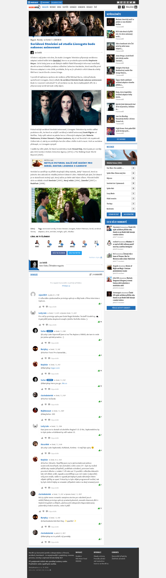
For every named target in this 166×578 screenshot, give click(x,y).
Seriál (91, 228)
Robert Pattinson (82, 228)
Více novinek (121, 139)
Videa (59, 7)
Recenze (53, 7)
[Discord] (134, 2)
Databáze (73, 7)
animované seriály (49, 228)
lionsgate (72, 228)
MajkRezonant (46, 410)
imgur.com (55, 367)
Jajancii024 (43, 295)
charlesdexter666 (47, 395)
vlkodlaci (71, 231)
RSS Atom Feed (81, 558)
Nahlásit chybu (94, 257)
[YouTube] (118, 2)
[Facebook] (127, 2)
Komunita (81, 7)
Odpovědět (52, 306)
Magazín (45, 7)
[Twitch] (121, 2)
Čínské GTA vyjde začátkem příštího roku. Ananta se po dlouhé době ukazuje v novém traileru (124, 231)
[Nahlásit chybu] (50, 570)
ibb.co (64, 383)
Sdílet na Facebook (59, 253)
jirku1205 (116, 278)
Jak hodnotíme (129, 214)
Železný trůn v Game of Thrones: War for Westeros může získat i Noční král (124, 256)
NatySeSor (44, 364)
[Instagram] (124, 2)
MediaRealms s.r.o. (35, 567)
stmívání (53, 231)
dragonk (115, 266)
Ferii (114, 253)
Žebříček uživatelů (118, 558)
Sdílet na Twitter (74, 253)
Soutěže (65, 7)
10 (101, 321)
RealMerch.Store (56, 2)
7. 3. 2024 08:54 (52, 39)
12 (101, 508)
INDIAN (78, 561)
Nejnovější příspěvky (119, 556)
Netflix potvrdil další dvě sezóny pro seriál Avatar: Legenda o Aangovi (68, 164)
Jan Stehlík (38, 52)
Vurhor (43, 331)
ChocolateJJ (117, 227)
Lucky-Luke (43, 313)
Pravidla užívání (99, 558)
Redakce (90, 7)
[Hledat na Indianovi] (119, 7)
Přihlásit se (66, 285)
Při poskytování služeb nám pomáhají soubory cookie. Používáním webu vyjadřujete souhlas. (48, 562)
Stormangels (117, 292)
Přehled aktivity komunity (121, 307)
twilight (60, 231)
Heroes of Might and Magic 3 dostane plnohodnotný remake (122, 268)
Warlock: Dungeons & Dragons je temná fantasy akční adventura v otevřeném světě (123, 282)
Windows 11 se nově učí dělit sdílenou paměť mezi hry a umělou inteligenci (123, 244)
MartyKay (44, 349)
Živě (95, 7)
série (47, 231)
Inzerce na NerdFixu (101, 563)
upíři (65, 231)
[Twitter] (130, 2)
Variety (33, 231)
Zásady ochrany (99, 556)
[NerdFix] (34, 6)
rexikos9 (116, 241)
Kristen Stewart (62, 228)
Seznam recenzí (114, 214)
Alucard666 (45, 444)
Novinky (40, 39)
